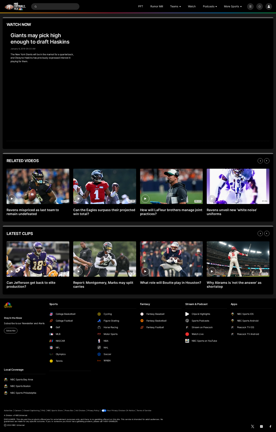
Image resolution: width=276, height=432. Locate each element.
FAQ (43, 410)
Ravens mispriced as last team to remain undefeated (33, 212)
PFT (140, 6)
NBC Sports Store (55, 410)
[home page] (15, 6)
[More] (250, 6)
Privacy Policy (93, 410)
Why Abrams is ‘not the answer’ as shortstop (234, 285)
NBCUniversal (21, 415)
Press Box (69, 410)
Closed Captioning (31, 410)
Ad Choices (80, 410)
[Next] (266, 160)
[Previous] (260, 160)
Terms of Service (144, 410)
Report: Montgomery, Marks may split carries (103, 285)
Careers (17, 410)
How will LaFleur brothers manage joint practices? (171, 212)
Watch (192, 6)
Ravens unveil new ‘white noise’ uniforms (232, 212)
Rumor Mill (156, 6)
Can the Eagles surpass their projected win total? (104, 212)
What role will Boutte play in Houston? (170, 283)
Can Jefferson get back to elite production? (31, 285)
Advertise (8, 410)
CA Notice (130, 410)
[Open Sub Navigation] (180, 6)
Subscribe (10, 330)
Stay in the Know (13, 317)
